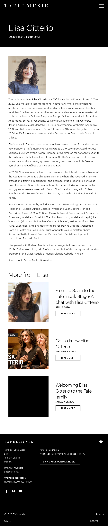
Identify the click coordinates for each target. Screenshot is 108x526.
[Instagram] (13, 491)
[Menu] (101, 6)
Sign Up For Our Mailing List (59, 461)
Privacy (7, 521)
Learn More (68, 313)
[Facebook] (6, 491)
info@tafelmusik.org (13, 467)
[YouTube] (20, 491)
